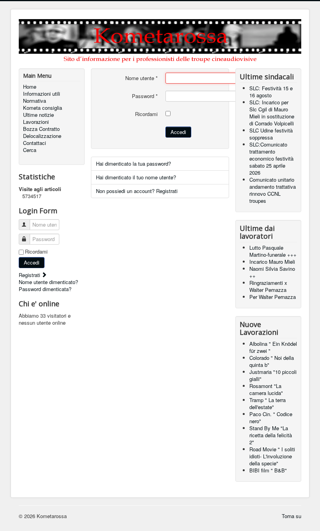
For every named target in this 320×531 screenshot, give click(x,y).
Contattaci (34, 143)
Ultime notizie (38, 114)
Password (145, 96)
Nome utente (141, 78)
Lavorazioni (36, 121)
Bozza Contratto (41, 128)
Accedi (31, 262)
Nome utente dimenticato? (48, 282)
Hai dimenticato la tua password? (133, 163)
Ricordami (36, 251)
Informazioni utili (41, 93)
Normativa (34, 100)
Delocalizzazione (42, 135)
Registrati (30, 275)
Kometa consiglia (42, 107)
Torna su (291, 516)
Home (29, 86)
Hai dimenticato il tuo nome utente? (136, 177)
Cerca (29, 150)
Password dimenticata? (45, 289)
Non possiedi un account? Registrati (137, 191)
